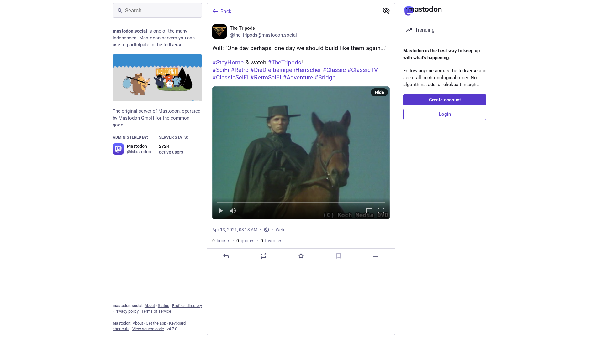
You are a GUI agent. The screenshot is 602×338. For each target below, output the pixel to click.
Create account (445, 100)
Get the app (156, 323)
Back (225, 11)
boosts (221, 240)
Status (163, 305)
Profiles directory (187, 305)
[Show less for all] (386, 10)
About (150, 305)
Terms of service (156, 311)
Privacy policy (126, 311)
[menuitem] (301, 152)
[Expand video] (369, 211)
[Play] (220, 211)
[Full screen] (381, 211)
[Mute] (233, 211)
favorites (271, 240)
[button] (301, 152)
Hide (379, 92)
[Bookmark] (338, 255)
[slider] (301, 201)
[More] (376, 256)
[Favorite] (301, 255)
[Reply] (226, 255)
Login (445, 114)
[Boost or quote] (263, 255)
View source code (148, 328)
